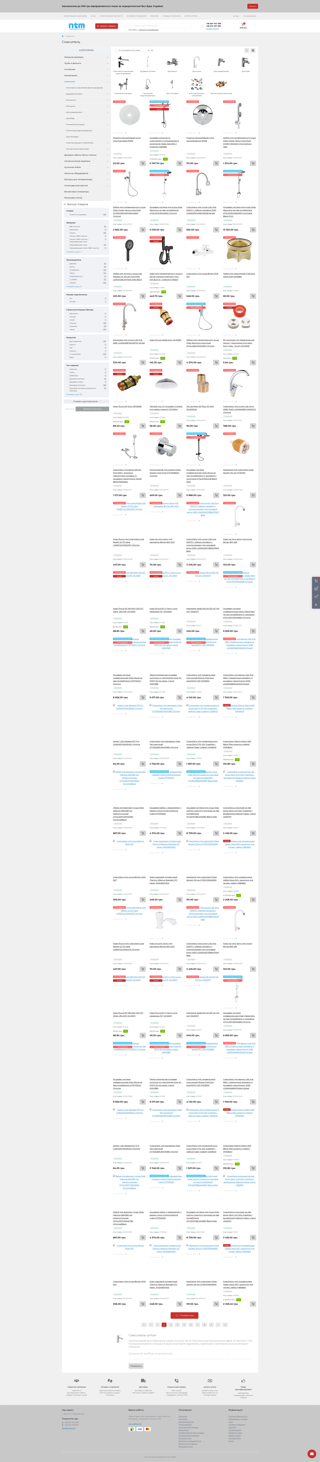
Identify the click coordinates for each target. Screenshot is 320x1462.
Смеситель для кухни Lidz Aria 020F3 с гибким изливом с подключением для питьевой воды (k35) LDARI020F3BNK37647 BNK (202, 545)
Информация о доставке (75, 16)
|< (144, 1325)
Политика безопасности (111, 16)
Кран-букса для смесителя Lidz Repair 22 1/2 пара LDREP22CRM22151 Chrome (128, 542)
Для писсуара (72, 137)
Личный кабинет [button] (249, 16)
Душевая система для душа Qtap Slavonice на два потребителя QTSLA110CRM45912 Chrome (166, 210)
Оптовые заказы (234, 1430)
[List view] (246, 50)
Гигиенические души (75, 124)
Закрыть (252, 6)
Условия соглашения (136, 16)
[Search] (131, 25)
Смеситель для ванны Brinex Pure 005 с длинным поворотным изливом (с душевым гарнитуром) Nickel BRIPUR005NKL (127, 476)
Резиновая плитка (73, 198)
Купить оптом (190, 16)
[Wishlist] (144, 107)
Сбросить (69, 409)
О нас (93, 16)
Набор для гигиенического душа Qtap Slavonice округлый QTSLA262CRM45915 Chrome (202, 343)
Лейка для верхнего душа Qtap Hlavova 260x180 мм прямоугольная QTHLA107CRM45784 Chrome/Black (128, 814)
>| (225, 1325)
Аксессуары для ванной (76, 185)
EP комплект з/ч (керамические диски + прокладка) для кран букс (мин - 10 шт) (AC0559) (238, 343)
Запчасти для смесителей (77, 149)
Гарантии (154, 16)
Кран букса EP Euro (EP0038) (127, 406)
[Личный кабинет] (316, 605)
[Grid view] (253, 50)
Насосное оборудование (76, 173)
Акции (231, 1441)
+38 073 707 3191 (213, 26)
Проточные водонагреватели (79, 131)
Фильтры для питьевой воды (78, 179)
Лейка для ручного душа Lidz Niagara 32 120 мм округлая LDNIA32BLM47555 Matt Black (127, 276)
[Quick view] (144, 102)
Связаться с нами (235, 1433)
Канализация (70, 75)
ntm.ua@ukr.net (134, 1424)
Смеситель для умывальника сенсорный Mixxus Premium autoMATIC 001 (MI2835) (200, 678)
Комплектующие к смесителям (79, 143)
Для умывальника (74, 112)
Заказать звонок (212, 29)
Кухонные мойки (72, 167)
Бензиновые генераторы (76, 192)
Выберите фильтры (92, 409)
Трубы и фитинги (72, 63)
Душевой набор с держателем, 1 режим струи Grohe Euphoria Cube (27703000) (165, 811)
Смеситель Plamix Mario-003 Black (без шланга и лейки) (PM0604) (237, 744)
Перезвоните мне (69, 1428)
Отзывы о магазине (171, 16)
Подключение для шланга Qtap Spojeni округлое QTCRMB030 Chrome (165, 473)
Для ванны (71, 100)
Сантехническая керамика (77, 161)
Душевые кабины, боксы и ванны (80, 155)
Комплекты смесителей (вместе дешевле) (84, 88)
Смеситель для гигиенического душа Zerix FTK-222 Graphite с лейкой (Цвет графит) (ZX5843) (202, 744)
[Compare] (144, 112)
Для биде (70, 118)
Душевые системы (74, 94)
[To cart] (143, 163)
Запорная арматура (73, 57)
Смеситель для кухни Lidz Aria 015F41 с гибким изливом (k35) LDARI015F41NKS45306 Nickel (201, 210)
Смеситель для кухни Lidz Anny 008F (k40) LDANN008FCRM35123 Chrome (239, 409)
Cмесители (69, 81)
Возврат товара (234, 1436)
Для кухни (70, 106)
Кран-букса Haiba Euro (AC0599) (165, 340)
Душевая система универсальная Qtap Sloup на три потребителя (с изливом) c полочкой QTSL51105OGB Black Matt (201, 476)
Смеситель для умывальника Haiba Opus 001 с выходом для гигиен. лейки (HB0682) (238, 880)
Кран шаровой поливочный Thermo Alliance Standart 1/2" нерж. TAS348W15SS (164, 880)
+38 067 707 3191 (213, 23)
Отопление (69, 69)
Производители (234, 1438)
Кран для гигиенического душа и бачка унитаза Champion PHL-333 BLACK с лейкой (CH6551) (166, 276)
